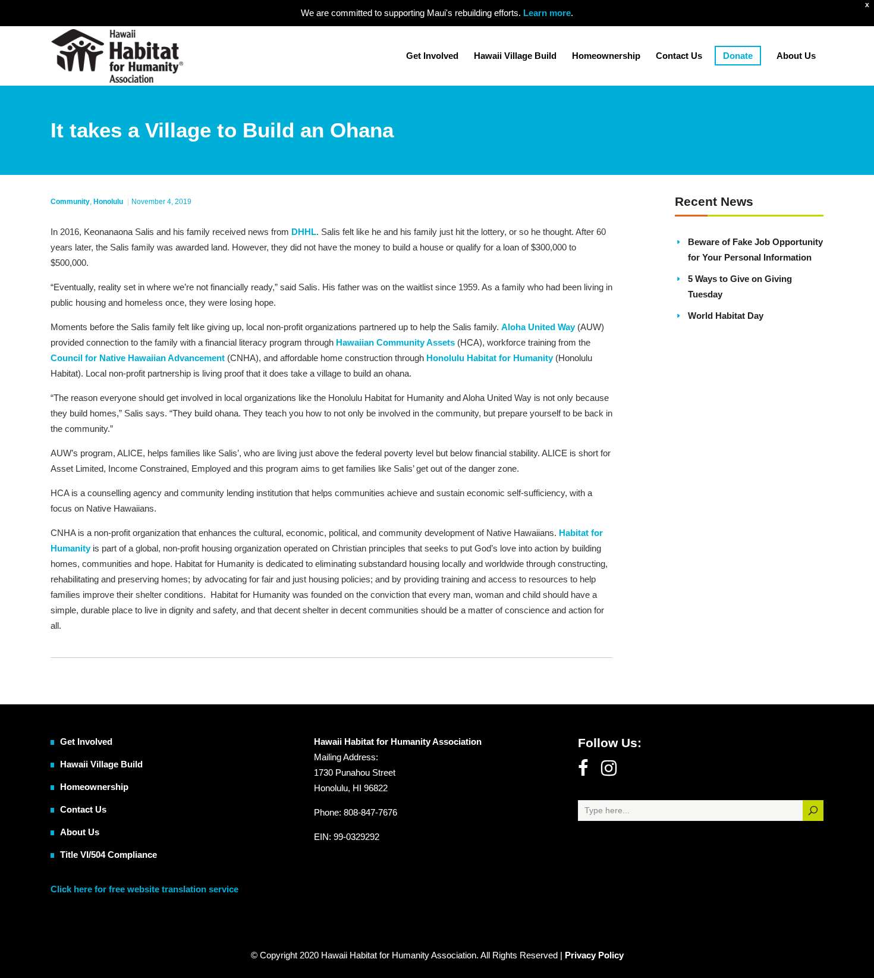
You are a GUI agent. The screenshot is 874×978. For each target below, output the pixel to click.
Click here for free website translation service (144, 889)
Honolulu (108, 202)
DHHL (303, 232)
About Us (79, 832)
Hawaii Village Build (101, 764)
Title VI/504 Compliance (108, 855)
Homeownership (94, 787)
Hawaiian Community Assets (395, 342)
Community (70, 202)
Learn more (546, 13)
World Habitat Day (725, 316)
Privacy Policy (594, 955)
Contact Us (83, 809)
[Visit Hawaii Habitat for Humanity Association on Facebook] (583, 771)
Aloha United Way (538, 327)
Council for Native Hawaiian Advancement (138, 358)
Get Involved (86, 741)
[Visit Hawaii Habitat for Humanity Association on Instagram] (609, 771)
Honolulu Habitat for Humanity (489, 358)
